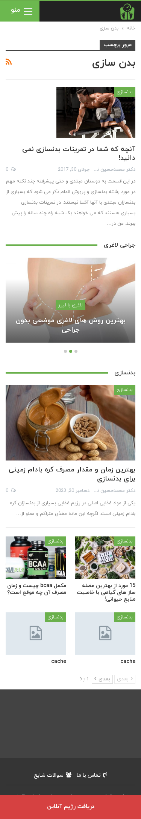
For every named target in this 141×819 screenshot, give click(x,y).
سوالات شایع (49, 775)
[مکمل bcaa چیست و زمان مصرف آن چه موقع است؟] (36, 557)
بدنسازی (125, 92)
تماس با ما (89, 775)
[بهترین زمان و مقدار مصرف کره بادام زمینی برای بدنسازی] (70, 422)
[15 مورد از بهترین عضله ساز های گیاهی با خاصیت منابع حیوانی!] (105, 557)
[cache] (105, 633)
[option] (70, 304)
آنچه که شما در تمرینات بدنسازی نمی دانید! (78, 154)
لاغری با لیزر (70, 305)
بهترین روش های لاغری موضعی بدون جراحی (71, 325)
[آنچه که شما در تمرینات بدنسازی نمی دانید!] (95, 112)
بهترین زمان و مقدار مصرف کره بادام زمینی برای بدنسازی (72, 474)
